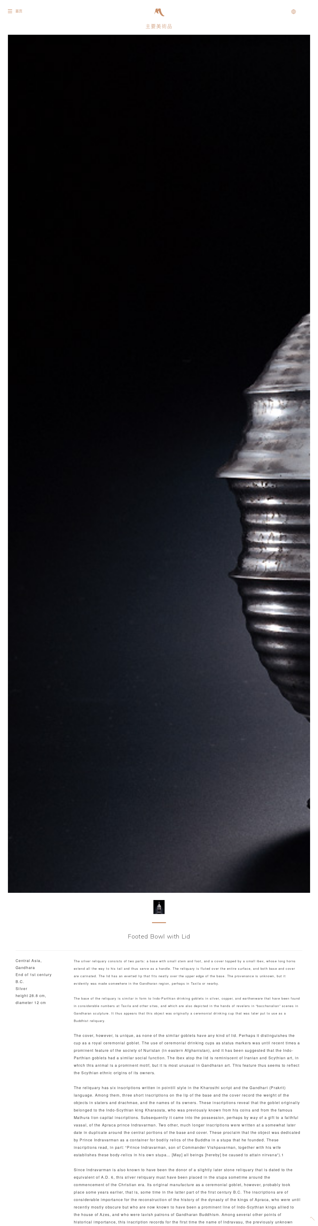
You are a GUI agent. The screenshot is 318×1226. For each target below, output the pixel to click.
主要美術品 (159, 26)
